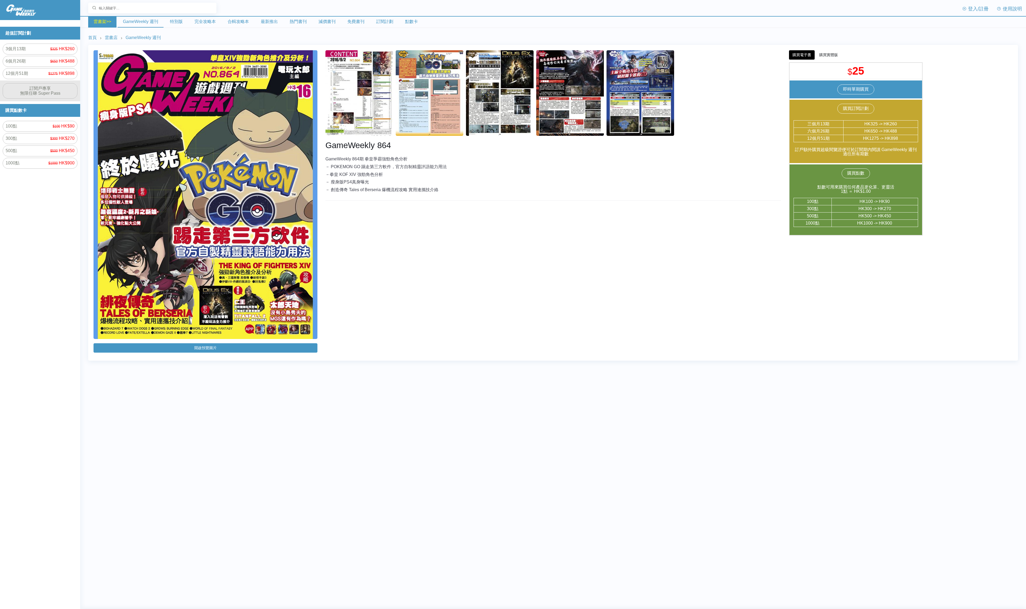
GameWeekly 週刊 (140, 21)
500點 (40, 150)
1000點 (40, 163)
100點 (40, 126)
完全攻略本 (205, 21)
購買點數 (855, 173)
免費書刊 (355, 21)
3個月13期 (40, 49)
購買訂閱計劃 (856, 108)
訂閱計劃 (384, 21)
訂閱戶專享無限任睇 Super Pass (40, 90)
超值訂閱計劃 (18, 33)
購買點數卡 (16, 110)
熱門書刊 (298, 21)
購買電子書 (801, 55)
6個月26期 (40, 61)
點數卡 (411, 21)
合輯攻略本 (238, 21)
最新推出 (269, 21)
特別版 (176, 21)
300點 (40, 138)
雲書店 (111, 37)
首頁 (92, 37)
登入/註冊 (978, 8)
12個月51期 (40, 73)
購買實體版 (828, 55)
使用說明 (1011, 8)
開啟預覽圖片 (205, 348)
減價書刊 (327, 21)
